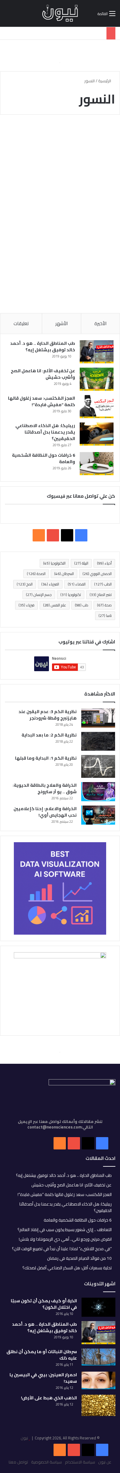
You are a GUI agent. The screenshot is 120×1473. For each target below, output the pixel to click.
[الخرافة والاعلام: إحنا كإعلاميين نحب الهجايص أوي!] (98, 815)
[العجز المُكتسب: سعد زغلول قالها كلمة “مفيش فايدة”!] (97, 406)
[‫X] (67, 535)
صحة (104, 605)
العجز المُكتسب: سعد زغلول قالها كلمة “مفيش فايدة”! (41, 401)
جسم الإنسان (39, 594)
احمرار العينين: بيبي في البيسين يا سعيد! (43, 1378)
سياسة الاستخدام (80, 1462)
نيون (24, 1438)
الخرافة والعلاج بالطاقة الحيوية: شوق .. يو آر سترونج (45, 788)
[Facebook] (102, 1450)
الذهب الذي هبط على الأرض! (49, 1398)
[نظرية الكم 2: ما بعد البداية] (98, 741)
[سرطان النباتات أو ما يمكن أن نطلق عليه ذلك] (98, 1357)
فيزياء (26, 605)
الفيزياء (50, 584)
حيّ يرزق (100, 134)
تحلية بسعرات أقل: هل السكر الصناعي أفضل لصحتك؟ (67, 1268)
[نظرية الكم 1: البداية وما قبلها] (98, 766)
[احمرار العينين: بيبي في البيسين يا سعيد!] (98, 1380)
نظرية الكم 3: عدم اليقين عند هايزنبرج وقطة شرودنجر (47, 715)
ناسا (105, 615)
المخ (25, 584)
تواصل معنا (18, 1462)
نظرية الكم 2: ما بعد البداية (49, 735)
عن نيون (104, 1462)
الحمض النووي (97, 573)
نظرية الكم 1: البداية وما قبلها (46, 758)
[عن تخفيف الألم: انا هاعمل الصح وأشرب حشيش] (97, 379)
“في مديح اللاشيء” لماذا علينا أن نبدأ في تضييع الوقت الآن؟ (62, 1249)
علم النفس (54, 605)
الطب (103, 584)
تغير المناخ (101, 594)
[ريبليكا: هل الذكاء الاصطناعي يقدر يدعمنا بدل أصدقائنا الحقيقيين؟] (97, 434)
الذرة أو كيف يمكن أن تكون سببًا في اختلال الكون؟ (44, 1304)
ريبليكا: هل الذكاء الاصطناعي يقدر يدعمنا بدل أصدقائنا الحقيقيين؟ (45, 432)
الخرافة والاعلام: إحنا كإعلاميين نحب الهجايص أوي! (45, 812)
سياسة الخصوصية (46, 1462)
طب (81, 605)
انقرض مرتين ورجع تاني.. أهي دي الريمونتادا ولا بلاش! (65, 1239)
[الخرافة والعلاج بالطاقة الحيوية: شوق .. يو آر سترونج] (98, 791)
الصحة (36, 573)
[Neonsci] (60, 13)
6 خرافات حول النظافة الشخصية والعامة (43, 458)
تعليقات (21, 323)
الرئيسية (105, 80)
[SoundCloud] (60, 1450)
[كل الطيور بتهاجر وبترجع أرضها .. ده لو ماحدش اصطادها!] (60, 218)
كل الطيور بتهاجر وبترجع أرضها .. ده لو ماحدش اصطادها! (66, 155)
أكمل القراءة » (88, 286)
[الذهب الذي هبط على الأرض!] (98, 1405)
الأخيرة (100, 323)
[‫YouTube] (53, 535)
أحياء (104, 563)
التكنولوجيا (54, 563)
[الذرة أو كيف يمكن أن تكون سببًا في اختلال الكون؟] (98, 1307)
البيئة (81, 563)
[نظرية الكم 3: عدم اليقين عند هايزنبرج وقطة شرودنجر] (98, 718)
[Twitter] (88, 1450)
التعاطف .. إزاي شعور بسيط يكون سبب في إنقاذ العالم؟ (65, 1230)
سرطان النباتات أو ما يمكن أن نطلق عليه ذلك (41, 1355)
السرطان (64, 573)
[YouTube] (74, 1450)
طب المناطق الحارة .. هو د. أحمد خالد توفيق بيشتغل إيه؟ (42, 346)
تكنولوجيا (70, 594)
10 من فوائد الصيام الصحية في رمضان (79, 1258)
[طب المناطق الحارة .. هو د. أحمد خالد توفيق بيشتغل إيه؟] (97, 351)
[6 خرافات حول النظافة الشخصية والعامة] (97, 463)
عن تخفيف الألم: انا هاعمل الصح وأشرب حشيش (43, 374)
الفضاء (77, 584)
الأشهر (61, 323)
